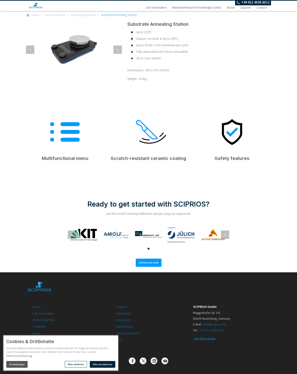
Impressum (123, 313)
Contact (261, 7)
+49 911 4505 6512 (212, 330)
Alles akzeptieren (102, 364)
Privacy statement (128, 333)
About (231, 7)
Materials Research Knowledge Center (196, 7)
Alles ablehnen (76, 364)
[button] (30, 50)
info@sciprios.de (214, 324)
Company (39, 326)
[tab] (72, 69)
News (36, 333)
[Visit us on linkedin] (154, 361)
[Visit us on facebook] (132, 361)
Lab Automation (156, 7)
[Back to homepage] (43, 5)
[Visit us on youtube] (164, 361)
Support (245, 7)
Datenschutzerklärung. (19, 356)
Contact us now (148, 263)
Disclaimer (123, 320)
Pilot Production (43, 320)
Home (37, 307)
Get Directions (204, 338)
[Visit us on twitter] (143, 361)
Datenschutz (124, 326)
